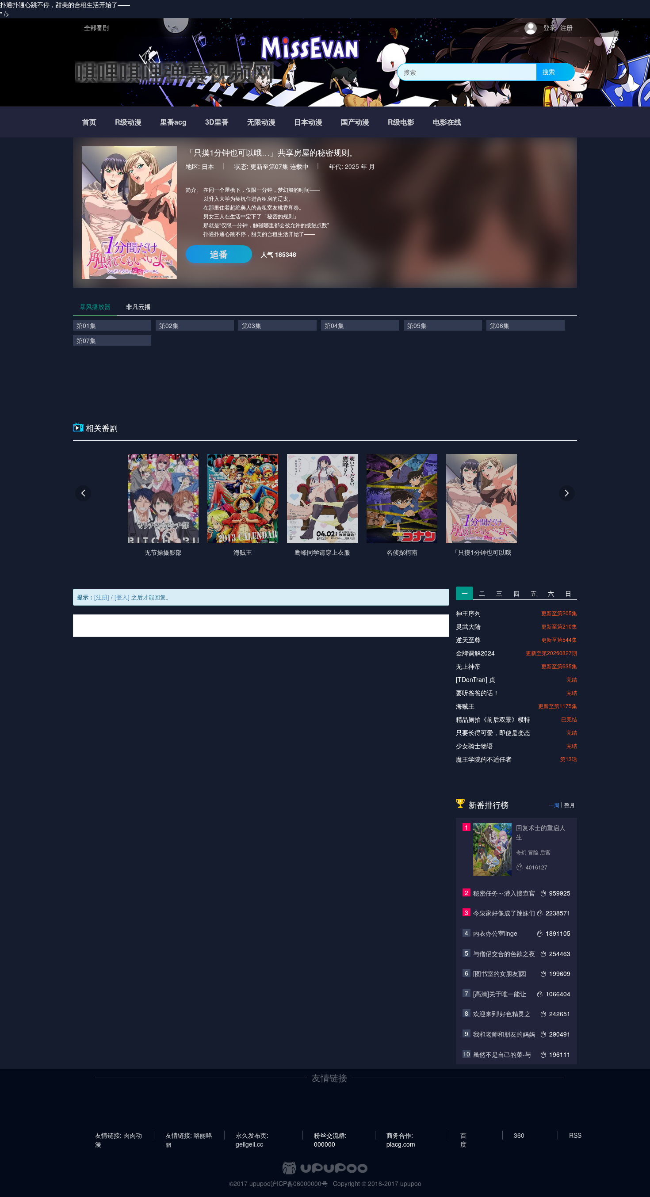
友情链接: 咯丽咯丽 (188, 1135)
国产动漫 (355, 122)
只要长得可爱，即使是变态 (493, 732)
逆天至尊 (468, 639)
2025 (352, 166)
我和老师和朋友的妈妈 (504, 1033)
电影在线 (447, 122)
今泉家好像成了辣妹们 (504, 912)
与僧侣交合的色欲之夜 (504, 953)
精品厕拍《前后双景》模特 (493, 719)
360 (519, 1135)
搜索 (549, 71)
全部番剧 (96, 27)
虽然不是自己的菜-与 (502, 1054)
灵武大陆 (468, 626)
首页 (89, 122)
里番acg (173, 122)
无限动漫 (261, 122)
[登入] (122, 597)
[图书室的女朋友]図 (499, 973)
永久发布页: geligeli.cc (252, 1135)
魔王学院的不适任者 (484, 759)
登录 (549, 27)
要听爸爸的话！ (477, 692)
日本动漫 (308, 122)
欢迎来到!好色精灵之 (502, 1013)
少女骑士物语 (474, 745)
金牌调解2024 (475, 652)
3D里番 (217, 122)
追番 (219, 254)
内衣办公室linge (495, 933)
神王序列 (468, 613)
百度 (463, 1135)
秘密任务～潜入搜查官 (504, 892)
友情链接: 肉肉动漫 (118, 1135)
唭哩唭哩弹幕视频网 (174, 72)
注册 (566, 27)
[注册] (101, 597)
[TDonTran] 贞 (475, 679)
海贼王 (465, 705)
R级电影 (401, 122)
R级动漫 (128, 122)
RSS (575, 1135)
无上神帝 (468, 666)
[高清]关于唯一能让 (499, 993)
